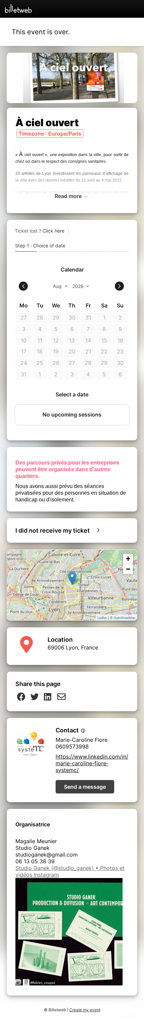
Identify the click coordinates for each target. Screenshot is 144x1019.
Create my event (84, 1009)
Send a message (85, 786)
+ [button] (128, 558)
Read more (69, 196)
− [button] (128, 569)
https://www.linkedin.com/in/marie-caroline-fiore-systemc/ (92, 763)
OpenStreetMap (124, 618)
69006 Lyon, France (73, 647)
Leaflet (102, 618)
